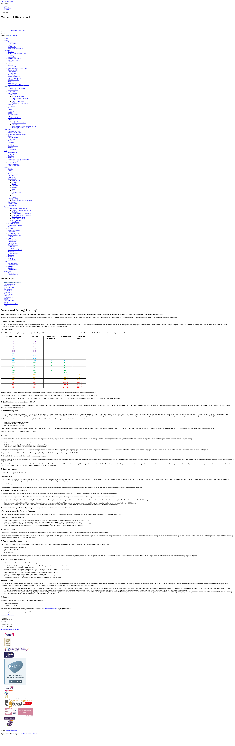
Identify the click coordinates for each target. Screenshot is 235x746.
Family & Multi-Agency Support (17, 208)
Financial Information (14, 58)
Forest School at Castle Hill (20, 98)
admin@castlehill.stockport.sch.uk (11, 629)
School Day (11, 75)
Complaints (11, 232)
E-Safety (10, 236)
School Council (12, 203)
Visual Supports (12, 152)
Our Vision (15, 124)
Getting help (15, 212)
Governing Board (13, 273)
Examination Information (15, 48)
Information (7, 50)
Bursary (10, 136)
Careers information (14, 230)
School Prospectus (13, 253)
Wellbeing (11, 119)
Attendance (11, 227)
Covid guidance (12, 263)
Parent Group (12, 246)
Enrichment (11, 141)
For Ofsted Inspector (14, 60)
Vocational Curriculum (14, 118)
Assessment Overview (7, 615)
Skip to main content (7, 1)
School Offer (12, 251)
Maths (13, 189)
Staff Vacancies (12, 269)
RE (13, 195)
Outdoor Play (12, 162)
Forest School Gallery (18, 101)
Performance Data (13, 111)
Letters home (12, 241)
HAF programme (17, 220)
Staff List (10, 268)
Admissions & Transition (15, 225)
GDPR (14, 66)
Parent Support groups (18, 217)
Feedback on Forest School (20, 103)
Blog (5, 6)
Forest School (12, 95)
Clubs (9, 172)
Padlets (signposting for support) (21, 215)
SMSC (10, 116)
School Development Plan (15, 76)
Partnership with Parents (15, 250)
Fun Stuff (11, 175)
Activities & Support (14, 223)
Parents (6, 207)
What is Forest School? (18, 96)
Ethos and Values (13, 71)
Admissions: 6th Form (14, 132)
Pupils (6, 167)
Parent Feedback (13, 245)
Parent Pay (7, 8)
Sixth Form (7, 129)
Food (9, 238)
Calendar (10, 42)
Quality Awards (12, 70)
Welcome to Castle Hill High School (18, 85)
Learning (7, 86)
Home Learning (12, 179)
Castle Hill (18, 30)
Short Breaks (15, 222)
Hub (5, 151)
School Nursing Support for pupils (22, 200)
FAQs (13, 99)
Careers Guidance (13, 90)
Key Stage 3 (11, 104)
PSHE (10, 113)
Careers (10, 170)
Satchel (6, 9)
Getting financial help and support (21, 213)
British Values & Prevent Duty (17, 53)
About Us (11, 52)
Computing (15, 182)
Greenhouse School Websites (28, 734)
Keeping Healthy (13, 198)
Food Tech (15, 185)
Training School (12, 83)
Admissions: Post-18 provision (17, 134)
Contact (10, 55)
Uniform (10, 258)
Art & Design (16, 180)
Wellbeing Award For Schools (20, 128)
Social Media (12, 47)
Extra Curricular (12, 93)
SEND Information (13, 80)
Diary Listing (12, 43)
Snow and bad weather (14, 78)
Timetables (11, 147)
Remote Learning (13, 114)
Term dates (11, 81)
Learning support (13, 108)
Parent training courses (18, 218)
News (6, 40)
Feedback (11, 142)
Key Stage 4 (11, 106)
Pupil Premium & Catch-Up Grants (18, 68)
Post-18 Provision (13, 146)
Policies (10, 65)
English (14, 184)
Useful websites (12, 149)
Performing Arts (16, 192)
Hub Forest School (13, 164)
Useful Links (12, 260)
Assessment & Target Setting (16, 88)
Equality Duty (12, 57)
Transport (11, 256)
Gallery (10, 62)
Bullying (10, 169)
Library (10, 109)
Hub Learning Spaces (14, 161)
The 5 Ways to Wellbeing (19, 123)
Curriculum (11, 91)
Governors (7, 271)
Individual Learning (14, 165)
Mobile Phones (12, 243)
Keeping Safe (12, 202)
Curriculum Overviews (14, 235)
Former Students (13, 174)
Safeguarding (12, 73)
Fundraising (11, 177)
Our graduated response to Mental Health (24, 126)
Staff (5, 261)
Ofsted (10, 63)
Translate (14, 35)
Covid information (13, 233)
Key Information (13, 265)
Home (6, 38)
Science (14, 197)
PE (12, 190)
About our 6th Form (14, 131)
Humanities (15, 187)
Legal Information (11, 730)
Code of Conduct (13, 137)
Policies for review (13, 274)
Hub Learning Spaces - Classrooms (18, 159)
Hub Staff (11, 154)
